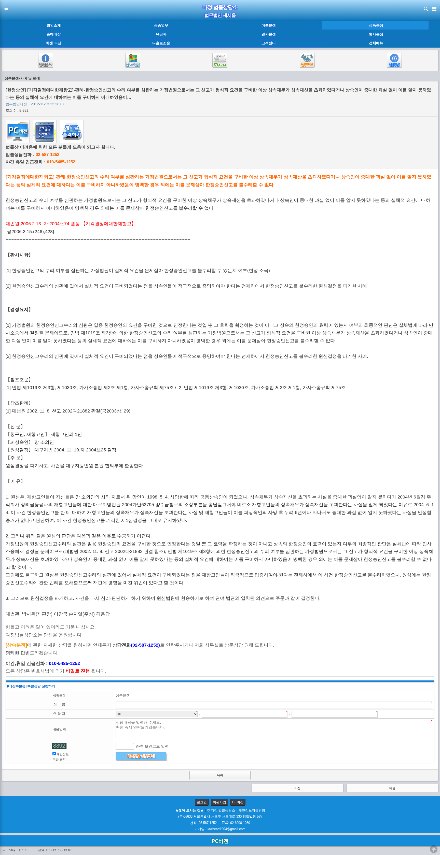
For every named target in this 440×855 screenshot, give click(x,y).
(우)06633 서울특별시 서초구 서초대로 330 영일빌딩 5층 (220, 816)
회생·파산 (53, 43)
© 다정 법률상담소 (221, 810)
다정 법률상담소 (220, 7)
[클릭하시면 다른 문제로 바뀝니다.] (59, 746)
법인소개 (54, 25)
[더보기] (434, 34)
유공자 (161, 34)
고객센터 (269, 43)
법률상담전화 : (32, 154)
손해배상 (54, 34)
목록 (220, 775)
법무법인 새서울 (220, 15)
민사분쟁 (269, 34)
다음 (392, 788)
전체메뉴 (376, 43)
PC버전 (237, 802)
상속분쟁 (376, 25)
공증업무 (161, 25)
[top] (433, 849)
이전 (297, 788)
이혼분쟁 (269, 25)
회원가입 (219, 802)
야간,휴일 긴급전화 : (40, 162)
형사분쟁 (376, 34)
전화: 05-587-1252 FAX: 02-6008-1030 (220, 823)
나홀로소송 (161, 43)
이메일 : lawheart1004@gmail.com (220, 829)
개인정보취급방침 (252, 810)
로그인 (202, 802)
